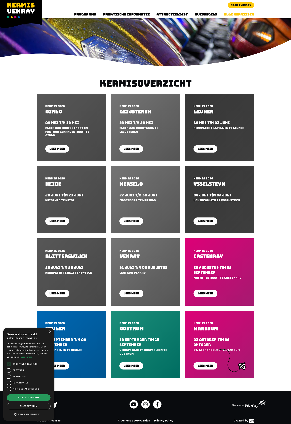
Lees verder (26, 356)
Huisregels (206, 14)
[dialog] (28, 374)
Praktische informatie (126, 14)
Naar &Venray (241, 5)
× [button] (50, 331)
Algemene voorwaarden (134, 420)
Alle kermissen (239, 14)
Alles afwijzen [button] (28, 406)
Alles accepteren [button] (28, 397)
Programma (85, 14)
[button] (29, 414)
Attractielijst (172, 14)
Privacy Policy (163, 420)
